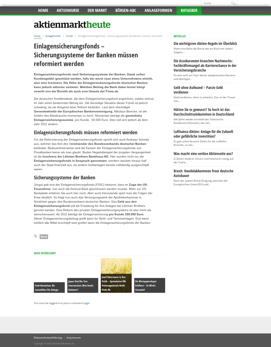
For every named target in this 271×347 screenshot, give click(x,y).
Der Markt (97, 10)
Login (86, 303)
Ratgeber (189, 10)
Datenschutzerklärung (48, 337)
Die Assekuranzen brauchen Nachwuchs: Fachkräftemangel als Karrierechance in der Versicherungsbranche (205, 65)
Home (43, 10)
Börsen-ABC (125, 10)
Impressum (73, 337)
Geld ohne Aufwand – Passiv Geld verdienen (198, 89)
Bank (44, 236)
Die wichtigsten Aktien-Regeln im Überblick (205, 43)
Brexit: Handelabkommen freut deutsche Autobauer (203, 173)
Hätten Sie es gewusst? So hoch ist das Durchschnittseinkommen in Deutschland (204, 111)
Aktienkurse (68, 10)
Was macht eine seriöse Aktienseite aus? (203, 153)
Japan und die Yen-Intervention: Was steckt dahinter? (80, 285)
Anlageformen (158, 10)
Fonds (69, 35)
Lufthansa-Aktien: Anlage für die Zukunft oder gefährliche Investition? (203, 133)
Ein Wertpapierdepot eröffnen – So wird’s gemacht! (145, 285)
